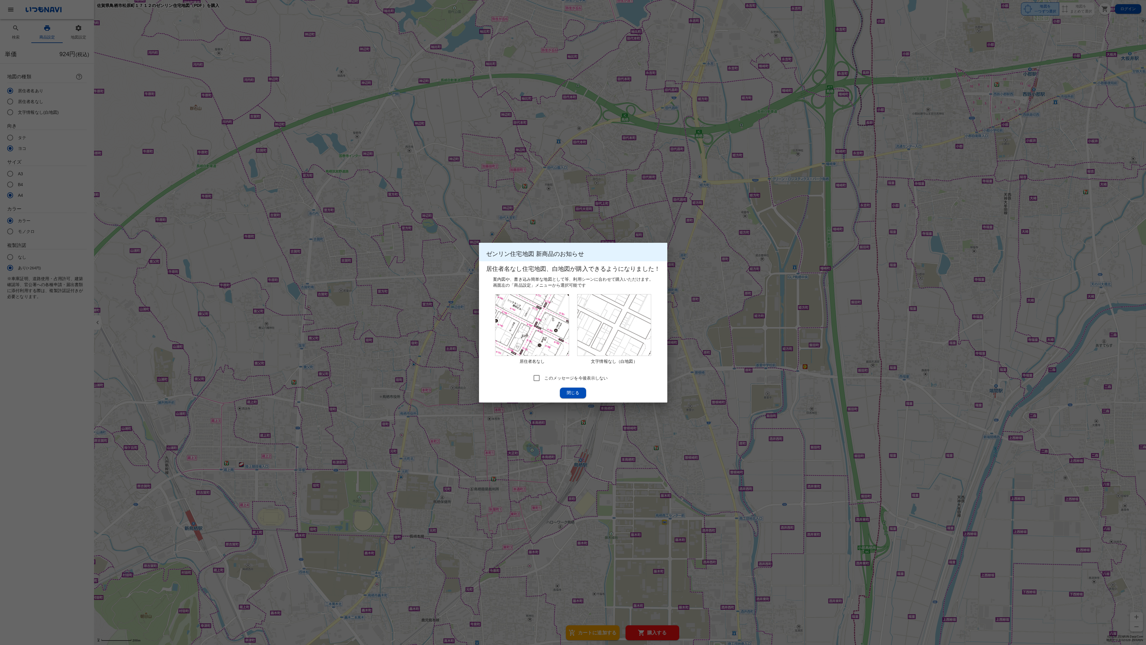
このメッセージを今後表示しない (576, 377)
